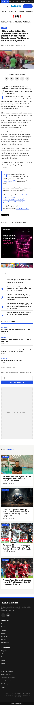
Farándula (4, 657)
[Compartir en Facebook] (12, 79)
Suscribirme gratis (17, 382)
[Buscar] (8, 6)
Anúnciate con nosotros (8, 677)
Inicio (4, 11)
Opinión (3, 663)
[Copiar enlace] (27, 79)
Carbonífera (4, 630)
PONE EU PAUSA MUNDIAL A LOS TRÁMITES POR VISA (16, 340)
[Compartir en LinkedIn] (17, 79)
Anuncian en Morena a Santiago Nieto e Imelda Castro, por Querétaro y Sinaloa (16, 350)
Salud (3, 660)
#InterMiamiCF (9, 181)
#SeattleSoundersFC (10, 199)
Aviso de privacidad (7, 681)
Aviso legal (10, 699)
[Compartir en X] (22, 79)
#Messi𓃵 (21, 199)
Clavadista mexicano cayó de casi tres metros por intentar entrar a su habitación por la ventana (19, 281)
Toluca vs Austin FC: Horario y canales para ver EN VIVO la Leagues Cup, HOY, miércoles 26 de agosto (19, 288)
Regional (3, 633)
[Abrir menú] (3, 6)
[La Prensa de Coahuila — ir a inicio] (16, 6)
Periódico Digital (6, 674)
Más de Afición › (27, 450)
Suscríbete (27, 6)
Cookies (3, 687)
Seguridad (4, 650)
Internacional (5, 642)
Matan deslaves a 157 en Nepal (11, 360)
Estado (21, 11)
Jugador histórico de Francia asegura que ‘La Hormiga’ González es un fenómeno (19, 314)
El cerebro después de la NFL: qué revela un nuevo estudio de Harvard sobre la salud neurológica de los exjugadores (18, 296)
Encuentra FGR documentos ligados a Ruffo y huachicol (16, 330)
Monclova (12, 11)
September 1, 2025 (22, 208)
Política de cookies (21, 699)
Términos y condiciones (8, 684)
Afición (9, 21)
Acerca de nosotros (7, 671)
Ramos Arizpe (5, 636)
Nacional (3, 639)
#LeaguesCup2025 (9, 197)
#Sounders (25, 195)
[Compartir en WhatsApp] (7, 79)
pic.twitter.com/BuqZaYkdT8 (13, 202)
